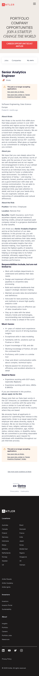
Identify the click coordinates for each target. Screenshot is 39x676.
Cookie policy (25, 491)
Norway (4, 557)
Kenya (4, 545)
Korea (22, 545)
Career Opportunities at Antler (19, 44)
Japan (22, 541)
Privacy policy (14, 491)
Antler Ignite (6, 587)
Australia (5, 525)
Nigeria (22, 553)
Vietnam (22, 565)
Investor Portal (7, 605)
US (3, 565)
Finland (4, 533)
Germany (5, 537)
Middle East (24, 549)
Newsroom (5, 639)
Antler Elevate (7, 579)
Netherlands (6, 553)
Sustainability (6, 609)
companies (16, 60)
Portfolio (5, 627)
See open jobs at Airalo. (15, 92)
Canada (5, 529)
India (21, 537)
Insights (4, 623)
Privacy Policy (6, 659)
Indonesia (5, 541)
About (4, 617)
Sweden (5, 561)
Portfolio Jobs (7, 635)
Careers (5, 631)
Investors (5, 601)
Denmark (23, 529)
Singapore (23, 557)
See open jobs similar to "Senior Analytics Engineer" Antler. (18, 96)
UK (20, 561)
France (22, 533)
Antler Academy (7, 583)
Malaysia (5, 549)
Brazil (21, 525)
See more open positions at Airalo (19, 472)
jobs (6, 60)
